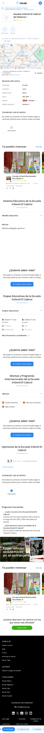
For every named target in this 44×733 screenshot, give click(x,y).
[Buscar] (40, 3)
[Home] (2, 8)
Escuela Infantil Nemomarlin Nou (24, 177)
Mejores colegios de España (11, 671)
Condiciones (6, 724)
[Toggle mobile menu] (3, 3)
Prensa (4, 653)
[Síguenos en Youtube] (30, 713)
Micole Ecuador (7, 696)
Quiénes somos (7, 645)
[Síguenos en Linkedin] (13, 713)
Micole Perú (6, 692)
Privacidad (22, 719)
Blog (3, 649)
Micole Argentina (7, 685)
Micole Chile (6, 688)
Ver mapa (7, 41)
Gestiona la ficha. (15, 75)
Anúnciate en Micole (8, 656)
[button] (22, 215)
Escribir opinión (7, 467)
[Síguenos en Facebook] (21, 713)
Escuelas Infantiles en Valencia (13, 9)
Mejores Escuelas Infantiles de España (16, 8)
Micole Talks (6, 660)
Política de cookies (22, 724)
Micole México (7, 681)
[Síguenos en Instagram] (26, 713)
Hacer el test (22, 628)
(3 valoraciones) (30, 461)
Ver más (39, 146)
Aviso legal (5, 719)
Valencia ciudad (28, 9)
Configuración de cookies (35, 720)
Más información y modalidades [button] (14, 335)
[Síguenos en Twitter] (17, 713)
